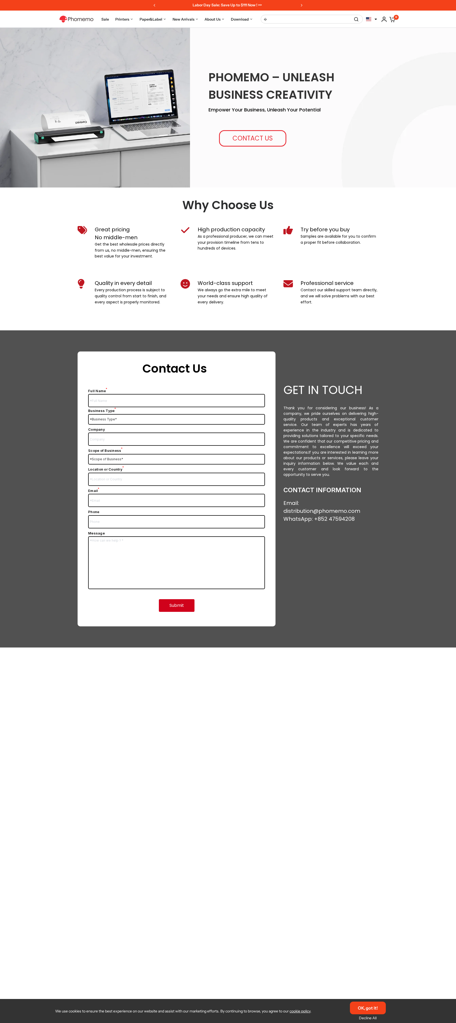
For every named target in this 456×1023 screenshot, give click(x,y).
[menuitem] (105, 19)
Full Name (97, 391)
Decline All (368, 1018)
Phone (93, 512)
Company (96, 429)
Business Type (102, 411)
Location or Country (106, 469)
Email (93, 491)
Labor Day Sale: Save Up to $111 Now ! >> (224, 5)
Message (96, 533)
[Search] (356, 19)
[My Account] (384, 19)
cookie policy (299, 1011)
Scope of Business (105, 450)
